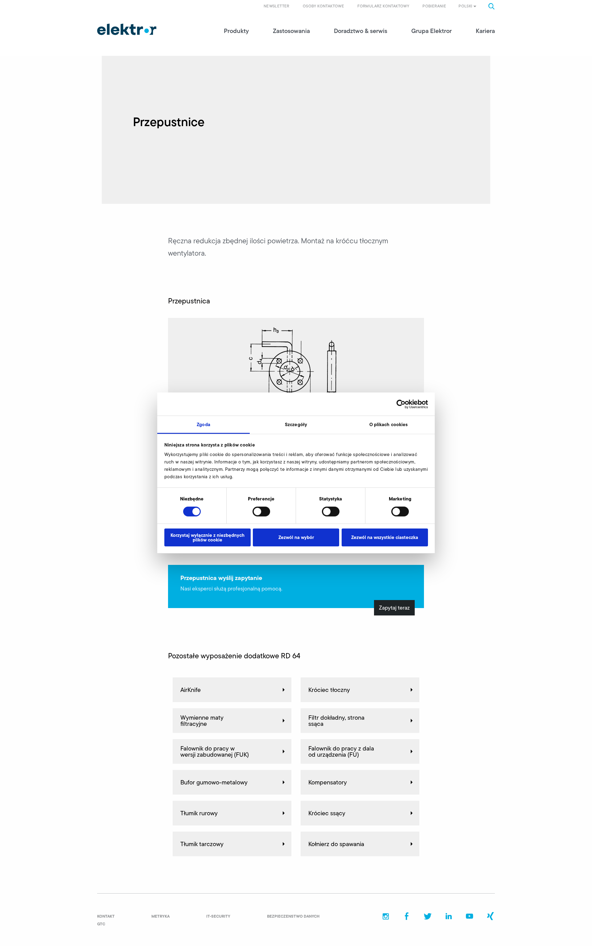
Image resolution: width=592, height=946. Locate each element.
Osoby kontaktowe (323, 6)
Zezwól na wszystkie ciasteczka (384, 537)
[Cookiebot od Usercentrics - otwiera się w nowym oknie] (401, 404)
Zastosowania (291, 30)
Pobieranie (434, 6)
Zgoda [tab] (203, 424)
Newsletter (277, 6)
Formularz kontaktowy (383, 6)
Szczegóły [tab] (296, 424)
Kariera (485, 30)
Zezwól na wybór (296, 537)
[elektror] (126, 29)
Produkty (236, 30)
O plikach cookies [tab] (388, 424)
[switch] (261, 511)
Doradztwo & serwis (360, 30)
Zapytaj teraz (394, 608)
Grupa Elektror (431, 30)
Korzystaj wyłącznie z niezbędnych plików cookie (208, 537)
